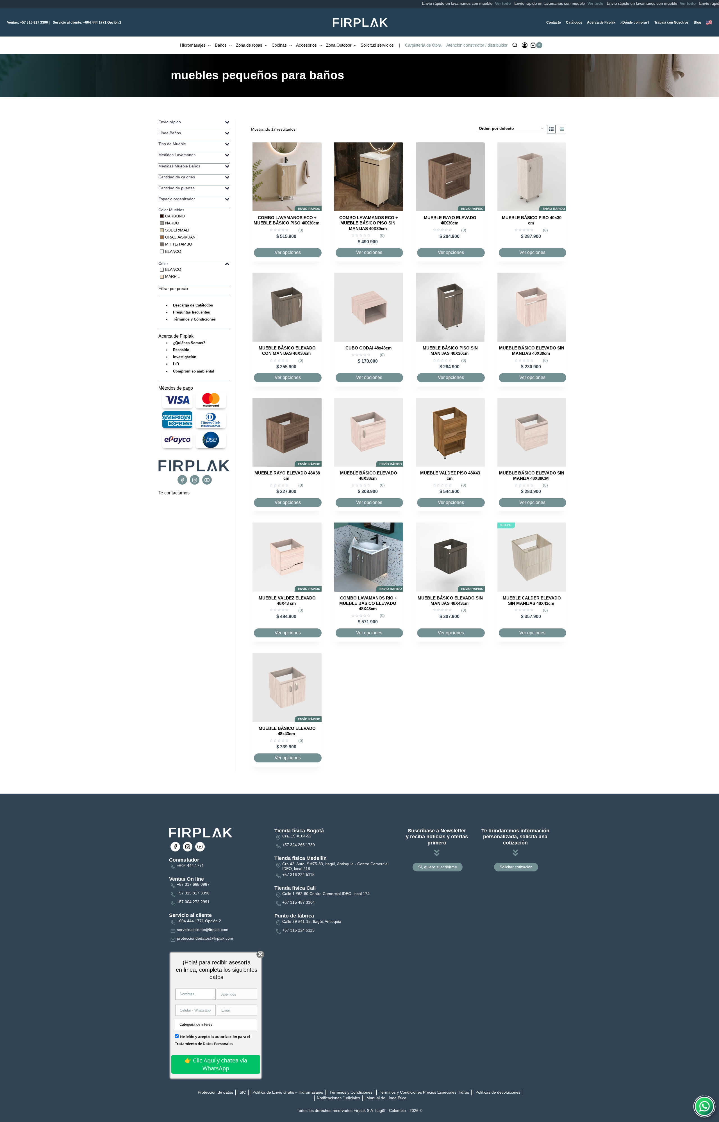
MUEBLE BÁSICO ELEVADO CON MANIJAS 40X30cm (287, 351)
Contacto (553, 22)
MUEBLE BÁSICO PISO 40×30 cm (531, 220)
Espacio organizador (176, 199)
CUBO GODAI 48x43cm (368, 348)
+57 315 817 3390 (27, 22)
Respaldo (181, 350)
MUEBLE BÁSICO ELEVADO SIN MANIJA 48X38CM (531, 476)
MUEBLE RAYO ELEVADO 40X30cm (450, 220)
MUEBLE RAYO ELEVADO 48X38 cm (287, 476)
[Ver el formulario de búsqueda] (515, 45)
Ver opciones (288, 252)
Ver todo (467, 3)
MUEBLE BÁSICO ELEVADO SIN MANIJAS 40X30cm (531, 351)
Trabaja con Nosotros (671, 22)
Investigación (184, 357)
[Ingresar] (524, 45)
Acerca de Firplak (601, 22)
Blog (697, 22)
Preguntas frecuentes (191, 312)
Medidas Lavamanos (176, 155)
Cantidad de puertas (176, 188)
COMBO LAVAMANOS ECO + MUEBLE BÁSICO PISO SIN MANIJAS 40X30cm (368, 223)
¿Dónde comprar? (634, 22)
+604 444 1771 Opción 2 (87, 22)
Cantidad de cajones (176, 177)
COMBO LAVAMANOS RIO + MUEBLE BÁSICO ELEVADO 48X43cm (368, 603)
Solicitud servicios (377, 45)
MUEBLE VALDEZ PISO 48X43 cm (450, 476)
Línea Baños (169, 133)
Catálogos (574, 22)
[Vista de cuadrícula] (551, 129)
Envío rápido (169, 122)
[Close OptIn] (260, 954)
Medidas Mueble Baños (179, 166)
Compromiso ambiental (193, 371)
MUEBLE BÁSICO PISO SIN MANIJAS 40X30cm (450, 351)
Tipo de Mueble (172, 144)
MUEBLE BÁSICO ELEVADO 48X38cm (368, 476)
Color (163, 263)
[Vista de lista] (562, 129)
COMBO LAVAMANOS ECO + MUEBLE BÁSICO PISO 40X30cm (286, 220)
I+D (176, 364)
